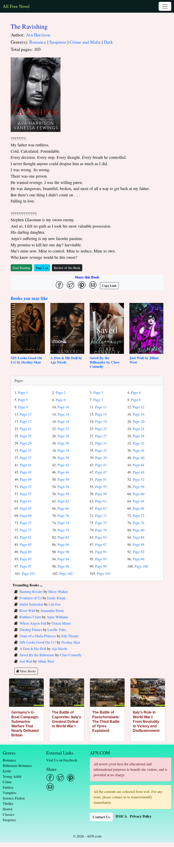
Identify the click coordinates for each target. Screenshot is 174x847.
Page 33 (25, 450)
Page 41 (25, 464)
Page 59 (101, 493)
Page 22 (63, 428)
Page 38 (63, 457)
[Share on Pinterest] (82, 285)
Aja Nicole (59, 648)
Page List (42, 268)
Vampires (9, 792)
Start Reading (21, 268)
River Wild (27, 610)
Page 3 (98, 392)
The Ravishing (29, 26)
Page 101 (28, 573)
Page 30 (63, 443)
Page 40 (138, 457)
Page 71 (101, 515)
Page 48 (138, 472)
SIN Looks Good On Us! (37, 642)
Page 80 (138, 530)
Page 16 (138, 414)
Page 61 (25, 501)
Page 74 (63, 522)
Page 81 (25, 537)
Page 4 (136, 392)
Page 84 (138, 537)
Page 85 (25, 544)
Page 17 (25, 421)
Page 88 (138, 544)
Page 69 (25, 515)
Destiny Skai (70, 642)
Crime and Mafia (85, 42)
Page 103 (103, 573)
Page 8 (136, 399)
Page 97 (25, 566)
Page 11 (101, 406)
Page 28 (138, 435)
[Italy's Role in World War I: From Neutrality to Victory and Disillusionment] (147, 692)
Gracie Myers (61, 623)
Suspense (57, 42)
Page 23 (101, 428)
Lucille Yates (57, 629)
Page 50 (63, 479)
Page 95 (101, 559)
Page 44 (138, 464)
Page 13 (25, 414)
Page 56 (138, 486)
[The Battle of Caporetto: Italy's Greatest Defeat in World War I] (67, 692)
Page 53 (25, 486)
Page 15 (101, 414)
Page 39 (101, 457)
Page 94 (63, 559)
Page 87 (101, 544)
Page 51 (101, 479)
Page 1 (23, 392)
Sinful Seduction (31, 604)
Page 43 (101, 464)
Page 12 (138, 406)
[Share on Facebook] (59, 285)
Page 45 (25, 472)
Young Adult (12, 776)
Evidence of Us (30, 597)
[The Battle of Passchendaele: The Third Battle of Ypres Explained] (107, 692)
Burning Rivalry (31, 591)
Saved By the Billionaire (36, 654)
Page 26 (63, 435)
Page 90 (63, 551)
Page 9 (23, 406)
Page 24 (138, 428)
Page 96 (138, 559)
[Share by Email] (93, 285)
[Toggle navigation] (165, 6)
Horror (7, 809)
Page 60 (138, 493)
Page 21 (25, 428)
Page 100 (141, 566)
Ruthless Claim (30, 616)
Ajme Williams (57, 616)
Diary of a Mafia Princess (37, 635)
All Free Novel (16, 6)
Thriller (8, 803)
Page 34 (63, 450)
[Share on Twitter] (71, 285)
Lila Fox (55, 604)
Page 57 (25, 493)
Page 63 (101, 501)
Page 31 (101, 443)
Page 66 (63, 508)
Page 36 (138, 450)
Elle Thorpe (69, 635)
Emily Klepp (56, 597)
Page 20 (138, 421)
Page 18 (63, 421)
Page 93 (25, 559)
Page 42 (63, 464)
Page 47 (101, 472)
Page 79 (101, 530)
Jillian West (46, 661)
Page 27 (101, 435)
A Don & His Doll (32, 648)
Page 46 (63, 472)
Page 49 (25, 479)
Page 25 (25, 435)
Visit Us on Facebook (61, 760)
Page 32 (138, 443)
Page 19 (101, 421)
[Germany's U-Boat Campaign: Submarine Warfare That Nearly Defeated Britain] (26, 692)
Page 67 (101, 508)
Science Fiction (14, 798)
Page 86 (63, 544)
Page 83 (101, 537)
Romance (37, 42)
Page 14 (63, 414)
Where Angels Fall (32, 623)
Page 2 (60, 392)
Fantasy (8, 787)
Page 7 (98, 399)
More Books (27, 671)
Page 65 (25, 508)
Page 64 (138, 501)
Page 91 (101, 551)
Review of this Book (67, 268)
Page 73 (25, 522)
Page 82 (63, 537)
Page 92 (138, 551)
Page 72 (138, 515)
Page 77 (25, 530)
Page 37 (25, 457)
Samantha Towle (52, 610)
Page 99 (101, 566)
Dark (108, 42)
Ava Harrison (38, 35)
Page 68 (138, 508)
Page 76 (138, 522)
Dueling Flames (30, 629)
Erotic (7, 770)
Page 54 (63, 486)
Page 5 (23, 399)
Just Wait (25, 661)
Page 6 (60, 399)
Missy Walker (58, 591)
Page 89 (25, 551)
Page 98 (63, 566)
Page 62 (63, 501)
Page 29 (25, 443)
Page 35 (101, 450)
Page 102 (66, 573)
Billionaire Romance (17, 765)
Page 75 (101, 522)
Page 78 (63, 530)
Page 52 (138, 479)
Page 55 (101, 486)
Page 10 (63, 406)
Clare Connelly (71, 654)
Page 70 (63, 515)
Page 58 (63, 493)
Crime (7, 781)
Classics (8, 814)
